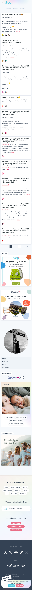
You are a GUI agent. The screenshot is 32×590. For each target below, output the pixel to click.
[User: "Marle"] (6, 61)
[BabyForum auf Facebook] (5, 552)
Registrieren (19, 585)
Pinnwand (4, 358)
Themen (4, 364)
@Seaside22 (5, 210)
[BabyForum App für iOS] (21, 552)
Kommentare (15, 367)
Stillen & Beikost (9, 417)
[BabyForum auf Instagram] (16, 552)
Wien (6, 487)
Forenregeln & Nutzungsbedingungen (15, 580)
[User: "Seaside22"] (3, 92)
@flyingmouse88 (6, 235)
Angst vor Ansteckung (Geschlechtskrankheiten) (11, 41)
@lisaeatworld (5, 144)
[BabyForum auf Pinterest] (10, 552)
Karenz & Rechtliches (21, 417)
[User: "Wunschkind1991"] (6, 35)
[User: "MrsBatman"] (3, 133)
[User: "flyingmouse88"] (3, 241)
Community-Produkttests (16, 526)
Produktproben (16, 529)
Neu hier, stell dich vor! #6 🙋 (12, 15)
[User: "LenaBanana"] (9, 35)
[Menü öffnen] (2, 3)
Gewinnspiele (16, 523)
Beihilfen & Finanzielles (16, 420)
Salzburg (25, 490)
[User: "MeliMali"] (6, 133)
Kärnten (25, 487)
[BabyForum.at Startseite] (8, 3)
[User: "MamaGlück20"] (3, 61)
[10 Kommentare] (14, 378)
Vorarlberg (14, 493)
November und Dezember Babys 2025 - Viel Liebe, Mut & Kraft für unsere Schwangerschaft (16, 67)
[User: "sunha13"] (6, 106)
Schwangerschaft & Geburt (16, 423)
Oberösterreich (7, 490)
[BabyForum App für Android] (26, 552)
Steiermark (18, 490)
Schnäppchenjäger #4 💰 (11, 97)
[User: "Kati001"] (3, 35)
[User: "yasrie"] (3, 106)
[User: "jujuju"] (6, 92)
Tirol (7, 493)
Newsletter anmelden (15, 508)
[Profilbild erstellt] (10, 378)
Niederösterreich (15, 487)
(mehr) (18, 31)
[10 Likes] (18, 378)
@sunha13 (4, 100)
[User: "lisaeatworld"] (3, 156)
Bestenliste (5, 361)
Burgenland (23, 493)
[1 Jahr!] (22, 378)
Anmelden (11, 585)
